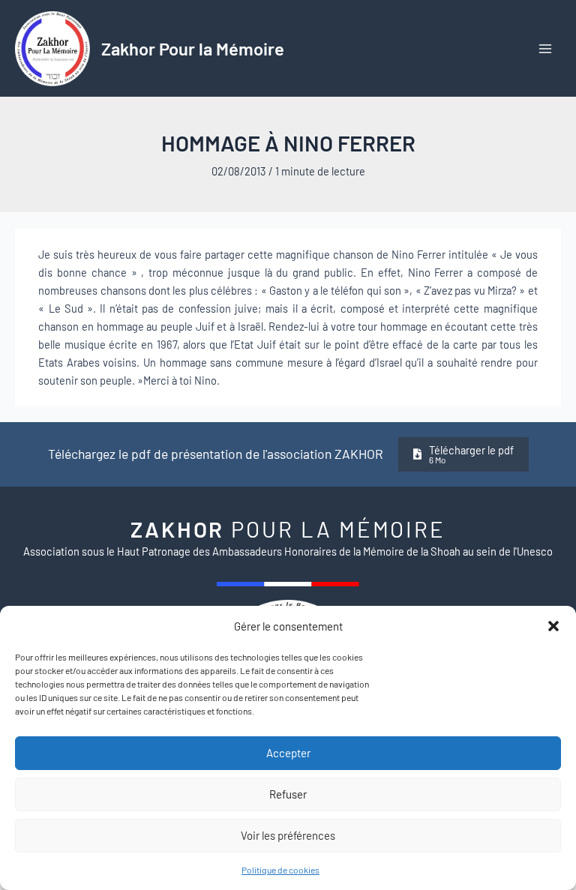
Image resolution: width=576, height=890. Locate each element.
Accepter (288, 753)
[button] (553, 626)
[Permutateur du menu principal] (545, 48)
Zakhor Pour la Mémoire (192, 48)
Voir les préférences (288, 835)
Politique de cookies (281, 870)
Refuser (288, 794)
